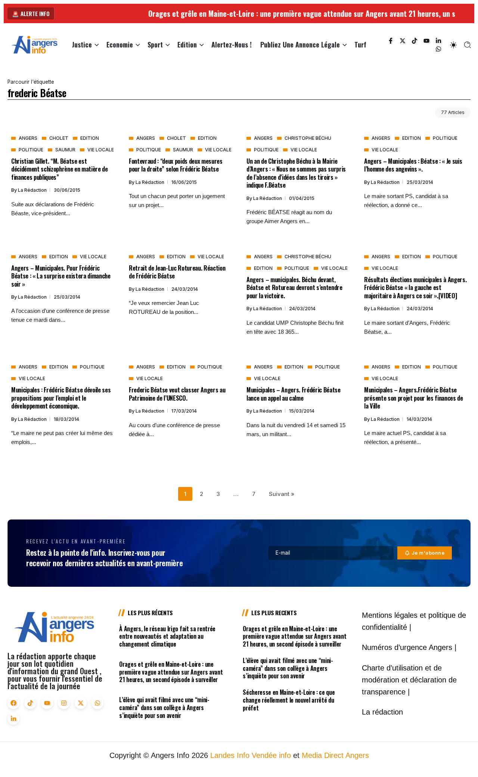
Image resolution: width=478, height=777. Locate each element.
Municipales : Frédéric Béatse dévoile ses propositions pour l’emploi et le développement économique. (61, 397)
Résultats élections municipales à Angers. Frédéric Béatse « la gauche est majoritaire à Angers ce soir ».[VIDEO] (415, 287)
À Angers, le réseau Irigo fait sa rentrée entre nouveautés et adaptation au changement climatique (167, 636)
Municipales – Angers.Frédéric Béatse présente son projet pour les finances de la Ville (413, 397)
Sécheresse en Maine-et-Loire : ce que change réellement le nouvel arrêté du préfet (289, 700)
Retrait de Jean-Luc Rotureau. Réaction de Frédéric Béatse (177, 271)
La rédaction (33, 190)
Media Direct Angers (335, 755)
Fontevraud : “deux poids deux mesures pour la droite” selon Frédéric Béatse (176, 164)
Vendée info (271, 755)
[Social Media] (391, 41)
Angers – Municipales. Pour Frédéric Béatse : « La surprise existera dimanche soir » (61, 276)
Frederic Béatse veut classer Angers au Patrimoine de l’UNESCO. (177, 393)
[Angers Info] (34, 44)
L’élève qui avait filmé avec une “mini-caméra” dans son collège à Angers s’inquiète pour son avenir (164, 707)
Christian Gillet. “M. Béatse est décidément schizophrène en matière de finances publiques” (59, 169)
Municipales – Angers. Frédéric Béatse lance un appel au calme (293, 393)
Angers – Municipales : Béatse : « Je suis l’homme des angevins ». (413, 164)
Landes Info (229, 755)
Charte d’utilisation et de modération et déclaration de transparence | (409, 680)
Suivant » (281, 493)
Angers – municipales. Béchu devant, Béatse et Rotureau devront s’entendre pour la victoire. (294, 287)
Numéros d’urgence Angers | (409, 647)
